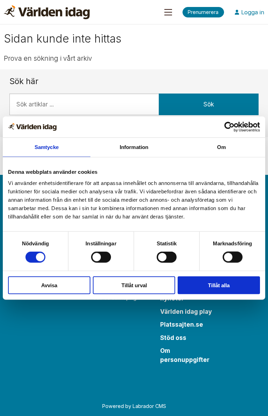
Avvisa (49, 285)
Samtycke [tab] (47, 147)
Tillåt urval (134, 285)
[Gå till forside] (47, 12)
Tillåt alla (219, 285)
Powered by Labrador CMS (134, 406)
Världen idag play (186, 311)
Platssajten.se (181, 324)
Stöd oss (173, 337)
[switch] (101, 257)
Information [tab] (134, 147)
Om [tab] (221, 147)
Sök (208, 104)
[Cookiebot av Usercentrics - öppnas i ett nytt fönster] (229, 127)
